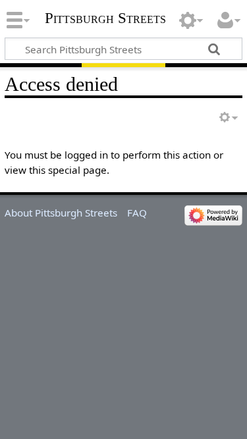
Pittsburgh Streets (105, 18)
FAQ (137, 212)
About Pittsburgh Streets (61, 212)
